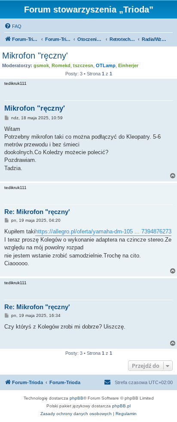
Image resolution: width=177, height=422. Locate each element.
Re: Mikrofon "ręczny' (37, 211)
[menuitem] (12, 26)
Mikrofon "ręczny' (35, 55)
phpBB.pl (121, 405)
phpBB (76, 398)
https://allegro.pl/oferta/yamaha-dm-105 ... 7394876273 (103, 231)
